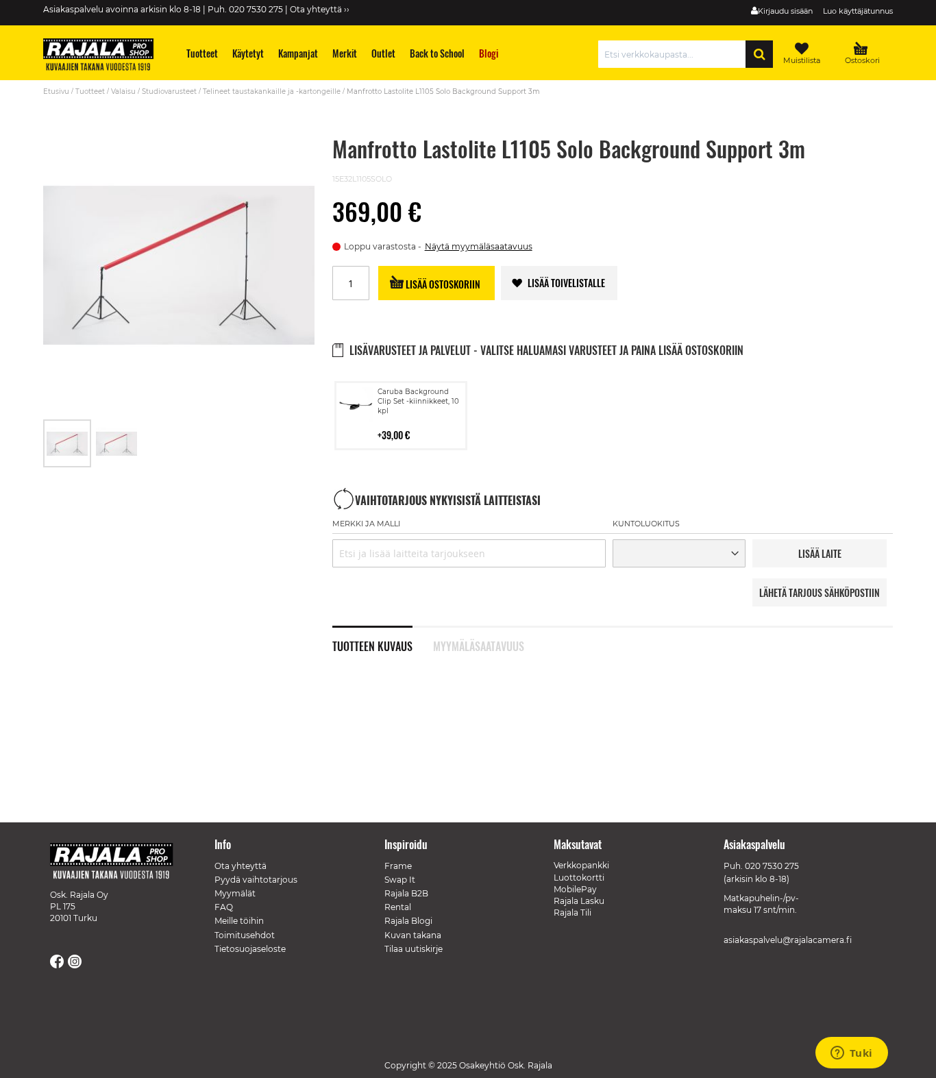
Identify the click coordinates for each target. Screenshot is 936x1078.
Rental (397, 907)
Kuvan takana (412, 935)
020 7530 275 (772, 866)
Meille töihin (239, 921)
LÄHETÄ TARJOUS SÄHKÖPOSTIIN (819, 592)
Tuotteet (90, 91)
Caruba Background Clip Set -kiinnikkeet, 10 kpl (418, 401)
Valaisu (123, 91)
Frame (398, 866)
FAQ (223, 907)
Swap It (399, 879)
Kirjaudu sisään (785, 11)
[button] (116, 443)
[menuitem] (202, 53)
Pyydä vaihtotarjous (255, 879)
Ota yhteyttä (240, 866)
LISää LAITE (819, 553)
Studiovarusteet (169, 91)
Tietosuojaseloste (250, 949)
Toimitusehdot (244, 935)
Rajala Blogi (408, 921)
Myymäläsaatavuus (478, 645)
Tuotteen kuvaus (372, 645)
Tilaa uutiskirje (413, 949)
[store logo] (105, 56)
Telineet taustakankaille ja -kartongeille (272, 91)
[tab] (382, 639)
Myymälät (235, 893)
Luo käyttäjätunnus (858, 11)
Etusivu (56, 91)
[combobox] (675, 54)
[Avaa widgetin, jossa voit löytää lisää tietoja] (851, 1054)
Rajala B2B (406, 893)
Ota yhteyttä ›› (319, 9)
